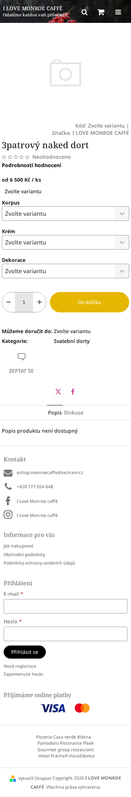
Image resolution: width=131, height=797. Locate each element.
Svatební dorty (72, 340)
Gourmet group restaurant (65, 750)
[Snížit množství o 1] (8, 302)
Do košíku (89, 302)
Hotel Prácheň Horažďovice (66, 756)
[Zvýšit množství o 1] (39, 302)
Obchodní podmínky (24, 554)
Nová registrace (20, 666)
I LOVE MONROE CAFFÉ (100, 132)
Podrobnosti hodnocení (31, 165)
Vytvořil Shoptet (34, 778)
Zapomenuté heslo (23, 674)
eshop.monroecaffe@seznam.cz (50, 472)
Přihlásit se (24, 651)
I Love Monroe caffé (37, 501)
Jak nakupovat (18, 546)
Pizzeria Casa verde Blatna (63, 737)
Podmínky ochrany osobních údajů (39, 563)
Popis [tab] (55, 412)
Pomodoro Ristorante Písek (65, 743)
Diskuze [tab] (73, 412)
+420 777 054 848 (35, 487)
